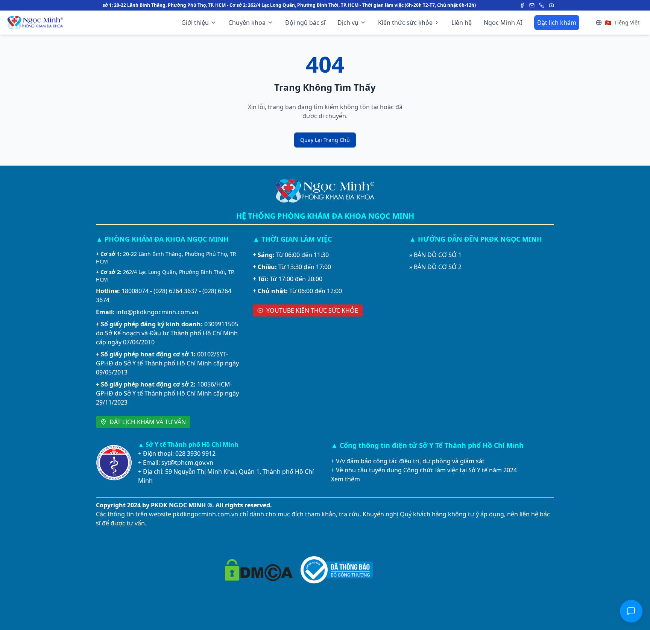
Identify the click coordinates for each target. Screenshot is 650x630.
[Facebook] (522, 5)
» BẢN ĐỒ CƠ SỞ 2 (435, 267)
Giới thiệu (195, 22)
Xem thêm (345, 479)
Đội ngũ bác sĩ (305, 22)
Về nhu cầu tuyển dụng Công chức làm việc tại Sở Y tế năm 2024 (426, 470)
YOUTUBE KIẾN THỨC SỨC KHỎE (312, 310)
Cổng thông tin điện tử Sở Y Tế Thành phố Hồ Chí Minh (432, 445)
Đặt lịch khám (556, 22)
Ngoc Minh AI (503, 22)
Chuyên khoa (247, 22)
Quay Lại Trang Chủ (325, 139)
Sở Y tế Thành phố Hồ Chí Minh (192, 444)
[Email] (532, 5)
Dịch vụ (347, 22)
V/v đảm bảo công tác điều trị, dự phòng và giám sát (410, 461)
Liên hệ (461, 22)
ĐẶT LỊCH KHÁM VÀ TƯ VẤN (147, 422)
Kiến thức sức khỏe (405, 22)
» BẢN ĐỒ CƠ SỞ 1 (435, 255)
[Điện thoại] (541, 5)
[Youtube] (551, 5)
